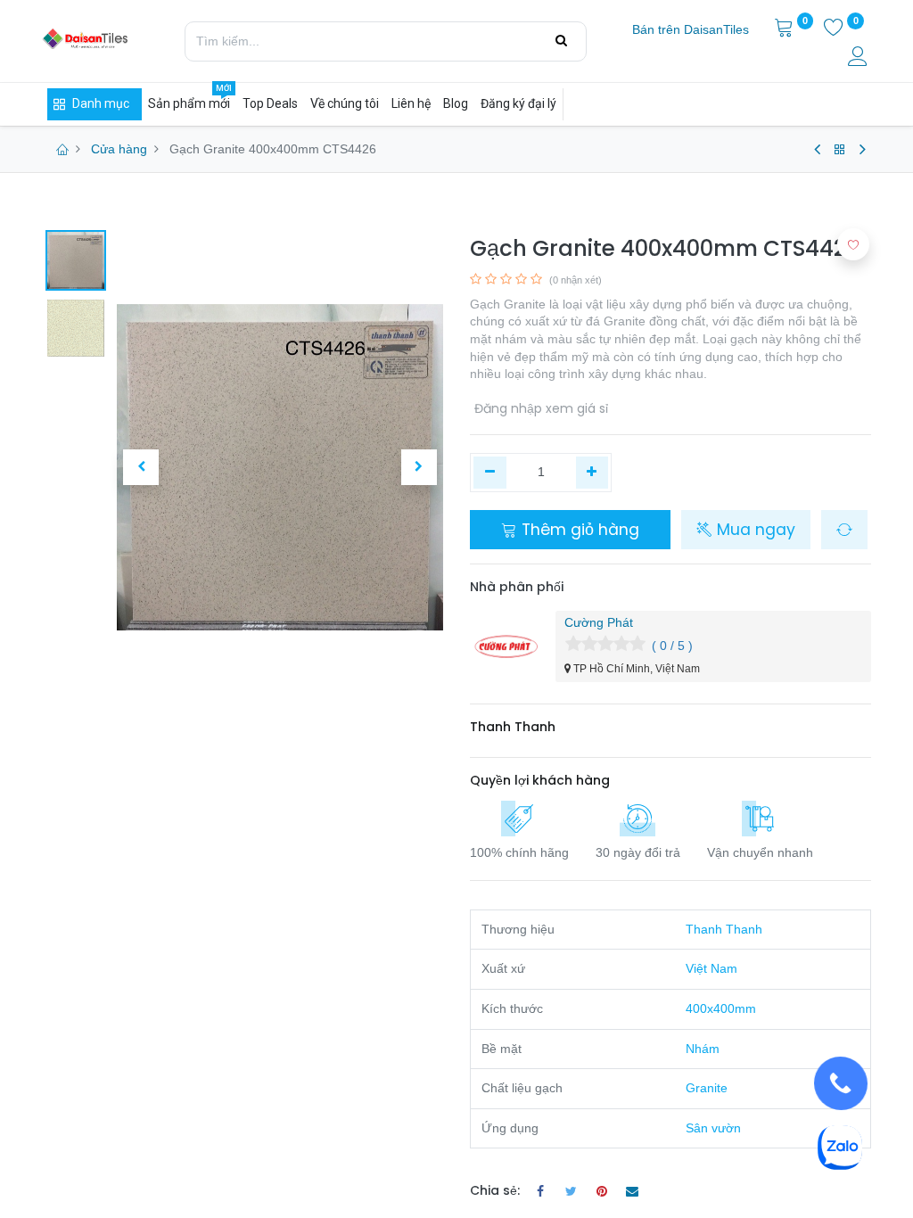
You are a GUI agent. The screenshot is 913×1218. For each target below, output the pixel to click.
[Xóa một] (489, 473)
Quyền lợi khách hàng (540, 780)
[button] (141, 467)
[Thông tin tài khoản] (859, 59)
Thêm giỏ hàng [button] (578, 529)
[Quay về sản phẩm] (840, 150)
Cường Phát (598, 622)
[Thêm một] (592, 473)
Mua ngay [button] (753, 529)
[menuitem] (690, 30)
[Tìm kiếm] (561, 41)
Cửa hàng (119, 149)
